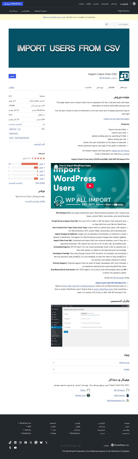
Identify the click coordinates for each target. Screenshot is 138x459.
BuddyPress (26, 433)
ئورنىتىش (100, 87)
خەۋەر (127, 426)
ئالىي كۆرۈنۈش (39, 144)
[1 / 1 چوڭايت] (126, 308)
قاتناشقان (53, 423)
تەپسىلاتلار (123, 87)
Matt (28, 426)
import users (13, 133)
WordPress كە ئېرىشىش (12, 4)
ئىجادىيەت (88, 87)
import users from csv (22, 138)
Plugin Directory (123, 11)
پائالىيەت (53, 426)
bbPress (27, 430)
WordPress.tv (74, 433)
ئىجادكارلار (77, 430)
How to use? (124, 363)
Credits (126, 369)
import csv (12, 129)
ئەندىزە (102, 433)
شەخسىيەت (125, 433)
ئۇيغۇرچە (106, 445)
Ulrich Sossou (119, 395)
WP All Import (104, 78)
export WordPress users (103, 289)
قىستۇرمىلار (101, 430)
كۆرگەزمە (101, 423)
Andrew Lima (80, 395)
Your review (40, 183)
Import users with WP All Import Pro (111, 283)
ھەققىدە (126, 423)
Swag (53, 433)
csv (19, 129)
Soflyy (83, 390)
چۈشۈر (12, 76)
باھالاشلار (111, 87)
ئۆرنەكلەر (102, 426)
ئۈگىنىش (77, 423)
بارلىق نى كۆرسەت (15, 183)
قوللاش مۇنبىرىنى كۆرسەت (35, 201)
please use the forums (120, 151)
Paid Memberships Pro (116, 400)
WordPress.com (24, 423)
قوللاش (11, 87)
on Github (125, 154)
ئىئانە (53, 430)
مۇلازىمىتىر (126, 430)
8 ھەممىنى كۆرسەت (15, 124)
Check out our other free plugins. (116, 119)
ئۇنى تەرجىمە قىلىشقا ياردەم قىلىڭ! (54, 17)
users (11, 138)
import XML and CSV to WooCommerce (78, 286)
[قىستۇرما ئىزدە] (106, 24)
